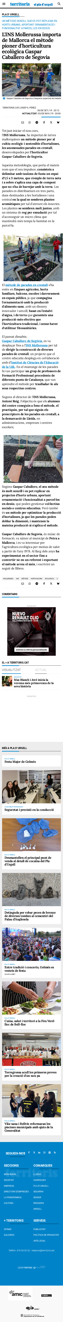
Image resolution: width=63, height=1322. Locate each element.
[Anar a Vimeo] (49, 1152)
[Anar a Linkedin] (39, 1152)
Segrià (37, 1197)
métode (24, 578)
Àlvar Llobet (10, 974)
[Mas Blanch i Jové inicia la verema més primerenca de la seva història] (7, 681)
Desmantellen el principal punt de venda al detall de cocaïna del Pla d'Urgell (28, 861)
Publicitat (39, 1229)
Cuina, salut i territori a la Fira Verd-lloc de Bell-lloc (30, 1022)
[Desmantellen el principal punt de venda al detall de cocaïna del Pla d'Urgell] (31, 834)
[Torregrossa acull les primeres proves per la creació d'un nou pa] (31, 1049)
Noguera (38, 1203)
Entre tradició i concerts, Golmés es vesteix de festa (29, 969)
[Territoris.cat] (31, 4)
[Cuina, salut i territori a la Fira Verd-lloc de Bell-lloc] (31, 998)
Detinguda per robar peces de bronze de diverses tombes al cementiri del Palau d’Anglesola (30, 916)
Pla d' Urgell (10, 14)
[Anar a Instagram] (44, 1152)
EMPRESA (9, 1186)
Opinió (7, 1229)
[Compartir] (30, 122)
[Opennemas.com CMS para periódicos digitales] (31, 1267)
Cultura (8, 1203)
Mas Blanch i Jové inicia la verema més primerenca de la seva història (34, 683)
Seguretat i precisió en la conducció (29, 810)
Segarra (38, 1191)
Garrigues (39, 1180)
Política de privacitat (46, 1235)
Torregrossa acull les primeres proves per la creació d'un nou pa (30, 1074)
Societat (9, 1180)
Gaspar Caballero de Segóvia (22, 341)
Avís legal (39, 1240)
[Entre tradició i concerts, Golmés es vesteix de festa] (31, 944)
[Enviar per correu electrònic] (23, 122)
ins (17, 578)
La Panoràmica (12, 1197)
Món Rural (10, 1174)
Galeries (9, 1235)
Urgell (37, 1209)
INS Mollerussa (36, 345)
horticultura (36, 578)
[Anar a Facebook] (29, 1152)
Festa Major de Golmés (20, 762)
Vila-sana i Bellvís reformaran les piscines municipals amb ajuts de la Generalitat (29, 1127)
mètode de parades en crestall (26, 285)
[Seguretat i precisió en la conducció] (31, 786)
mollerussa (8, 578)
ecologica (49, 578)
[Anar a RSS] (54, 1152)
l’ (57, 578)
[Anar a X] (34, 1152)
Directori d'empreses (16, 1191)
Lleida (37, 1174)
